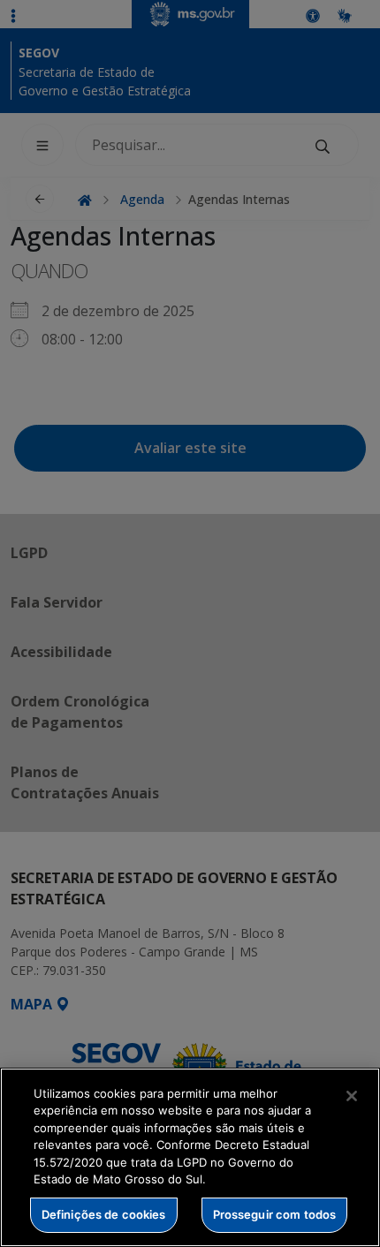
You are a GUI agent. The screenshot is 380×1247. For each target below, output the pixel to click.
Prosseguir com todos (275, 1214)
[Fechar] (351, 1096)
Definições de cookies (104, 1214)
